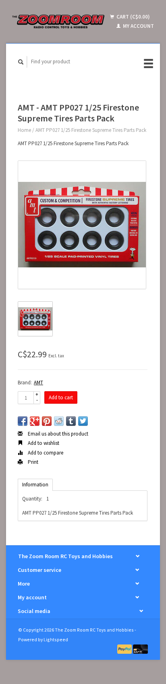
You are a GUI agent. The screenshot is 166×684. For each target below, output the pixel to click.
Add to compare (45, 452)
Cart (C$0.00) (132, 16)
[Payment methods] (125, 648)
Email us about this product (57, 433)
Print (32, 462)
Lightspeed (56, 639)
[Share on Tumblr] (71, 421)
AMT (38, 382)
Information (35, 484)
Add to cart (61, 397)
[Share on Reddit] (59, 421)
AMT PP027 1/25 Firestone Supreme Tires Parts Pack (90, 130)
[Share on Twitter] (83, 421)
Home (24, 130)
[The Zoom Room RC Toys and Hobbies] (58, 21)
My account (138, 26)
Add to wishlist (43, 443)
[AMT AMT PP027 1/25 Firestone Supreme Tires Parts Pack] (82, 225)
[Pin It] (47, 421)
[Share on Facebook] (22, 421)
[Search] (21, 62)
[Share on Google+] (34, 421)
